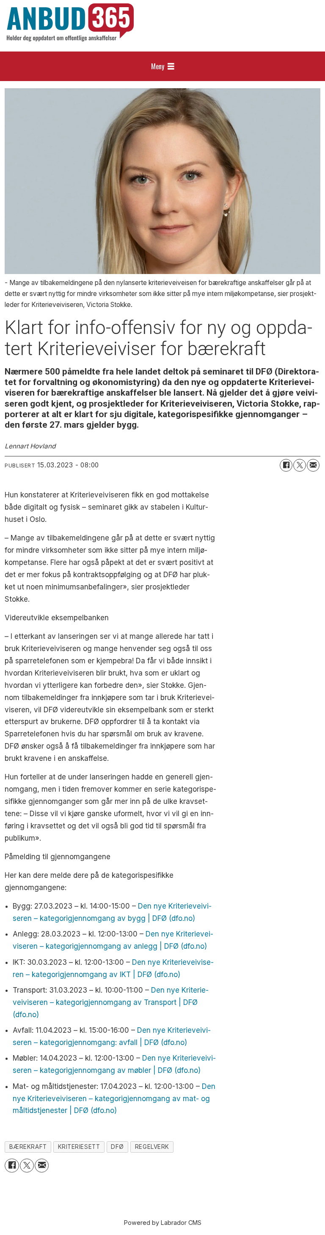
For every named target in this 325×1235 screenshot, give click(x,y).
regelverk (152, 1146)
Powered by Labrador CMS (162, 1222)
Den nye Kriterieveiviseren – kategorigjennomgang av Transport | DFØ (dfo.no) (111, 1002)
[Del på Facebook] (286, 465)
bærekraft (28, 1146)
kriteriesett (79, 1146)
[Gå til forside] (70, 22)
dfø (117, 1146)
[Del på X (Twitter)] (299, 465)
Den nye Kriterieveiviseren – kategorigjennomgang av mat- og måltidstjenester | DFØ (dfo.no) (114, 1098)
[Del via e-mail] (313, 465)
